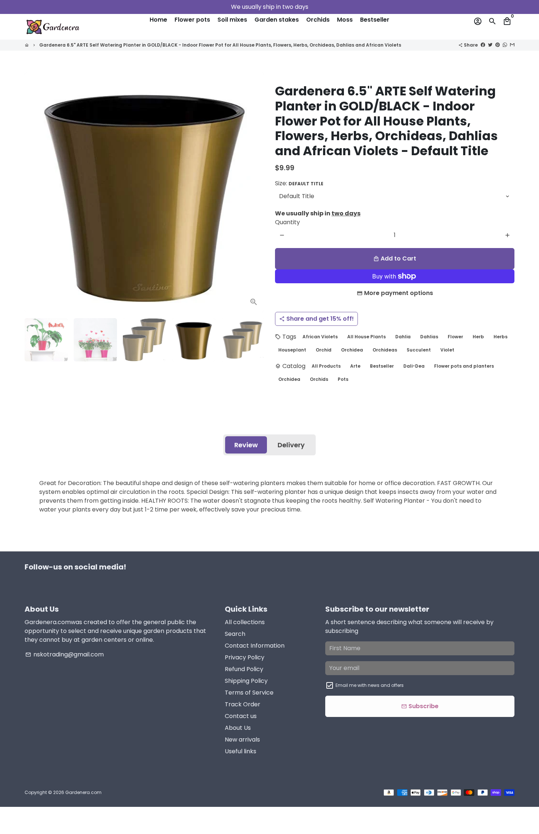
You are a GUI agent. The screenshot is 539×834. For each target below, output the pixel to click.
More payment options (398, 293)
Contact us (241, 716)
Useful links (240, 751)
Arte (355, 366)
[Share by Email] (512, 44)
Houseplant (292, 350)
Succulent (419, 350)
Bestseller (374, 19)
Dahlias (429, 337)
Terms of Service (249, 692)
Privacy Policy (244, 657)
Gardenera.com (83, 792)
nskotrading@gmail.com (64, 654)
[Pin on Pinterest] (497, 44)
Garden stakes (276, 19)
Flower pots (192, 19)
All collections (245, 622)
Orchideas (385, 350)
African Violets (320, 337)
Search (235, 634)
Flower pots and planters (464, 366)
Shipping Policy (246, 681)
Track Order (242, 704)
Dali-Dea (414, 366)
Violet (447, 350)
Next (254, 193)
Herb (478, 337)
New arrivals (242, 739)
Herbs (500, 337)
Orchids (318, 19)
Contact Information (255, 645)
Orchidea (352, 350)
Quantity (287, 222)
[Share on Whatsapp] (505, 44)
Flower (455, 337)
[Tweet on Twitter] (490, 44)
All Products (326, 366)
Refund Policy (244, 669)
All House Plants (366, 337)
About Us (238, 728)
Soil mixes (232, 19)
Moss (345, 19)
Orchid (323, 350)
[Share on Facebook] (483, 44)
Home (158, 19)
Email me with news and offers (370, 685)
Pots (343, 379)
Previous (34, 193)
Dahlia (403, 337)
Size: (299, 183)
